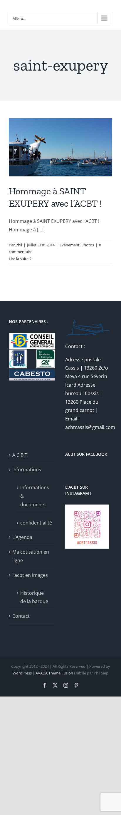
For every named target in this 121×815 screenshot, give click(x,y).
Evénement (70, 245)
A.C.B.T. (20, 455)
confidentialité (35, 523)
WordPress (22, 673)
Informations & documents (34, 496)
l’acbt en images (30, 575)
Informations (26, 469)
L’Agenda (22, 537)
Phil (19, 245)
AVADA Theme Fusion (54, 673)
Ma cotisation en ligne (30, 556)
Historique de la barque (34, 597)
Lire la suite (18, 258)
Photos (87, 245)
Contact (21, 616)
